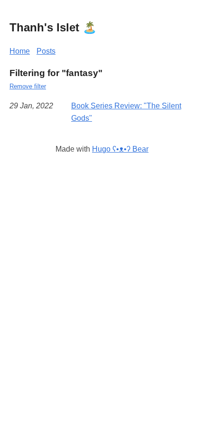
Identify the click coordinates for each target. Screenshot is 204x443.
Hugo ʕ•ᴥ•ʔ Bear (120, 149)
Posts (46, 51)
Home (19, 51)
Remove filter (27, 86)
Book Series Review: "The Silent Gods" (126, 112)
